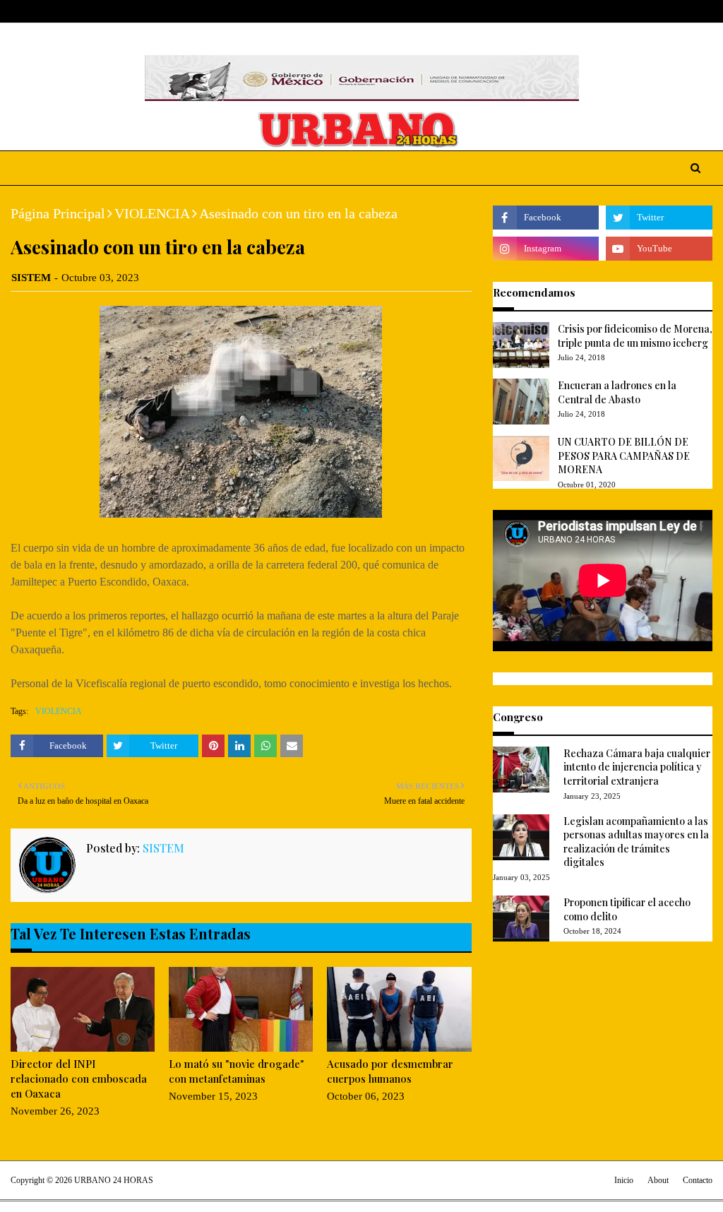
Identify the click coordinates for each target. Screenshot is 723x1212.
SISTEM (31, 277)
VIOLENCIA (152, 213)
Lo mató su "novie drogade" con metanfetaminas (236, 1071)
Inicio (623, 1180)
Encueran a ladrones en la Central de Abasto (617, 392)
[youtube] (659, 249)
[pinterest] (706, 11)
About (65, 11)
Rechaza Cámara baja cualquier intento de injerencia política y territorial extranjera (636, 767)
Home (24, 11)
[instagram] (685, 11)
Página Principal (58, 213)
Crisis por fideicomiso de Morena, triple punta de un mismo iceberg (635, 336)
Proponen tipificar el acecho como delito (627, 909)
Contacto (697, 1180)
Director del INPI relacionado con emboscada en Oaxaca (79, 1078)
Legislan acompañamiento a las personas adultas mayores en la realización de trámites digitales (636, 841)
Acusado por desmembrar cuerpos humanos (390, 1071)
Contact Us (117, 11)
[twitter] (663, 11)
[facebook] (641, 11)
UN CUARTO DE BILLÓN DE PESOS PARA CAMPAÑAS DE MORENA (624, 455)
